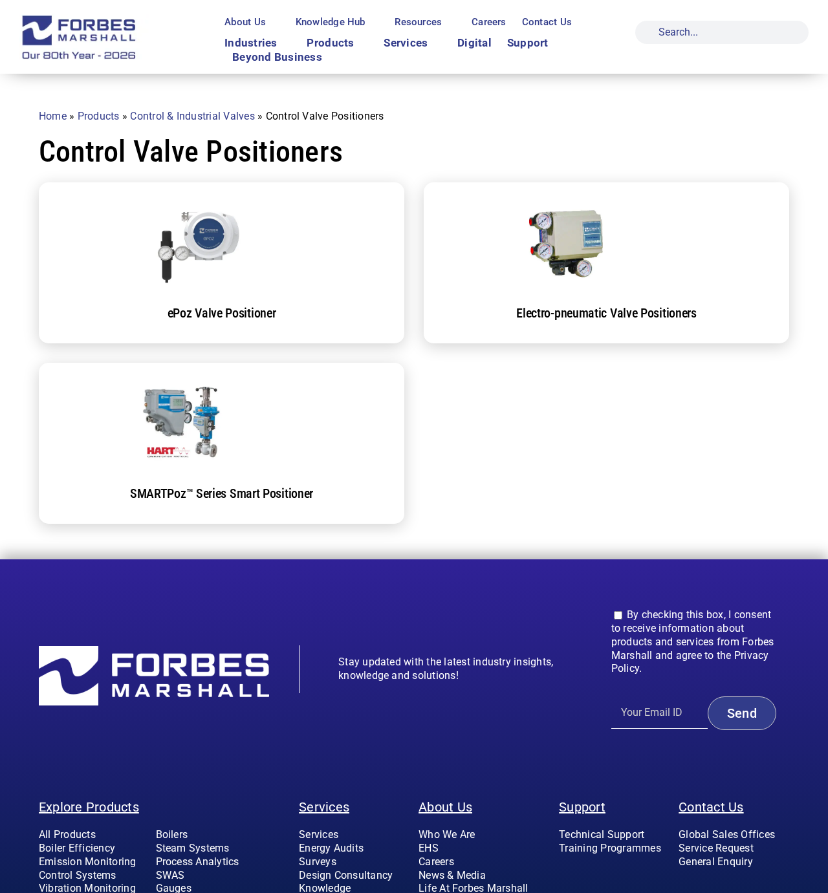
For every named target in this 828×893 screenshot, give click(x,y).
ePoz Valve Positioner (222, 313)
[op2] (106, 19)
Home (53, 116)
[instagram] (703, 888)
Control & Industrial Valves (192, 116)
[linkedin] (745, 888)
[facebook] (682, 888)
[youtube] (724, 888)
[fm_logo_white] (154, 651)
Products (99, 116)
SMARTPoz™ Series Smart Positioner (221, 493)
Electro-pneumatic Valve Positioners (606, 313)
